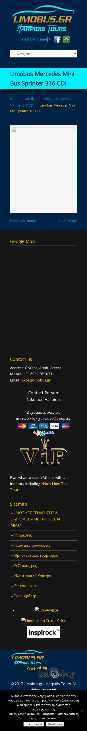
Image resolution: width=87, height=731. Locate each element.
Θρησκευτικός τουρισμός (36, 555)
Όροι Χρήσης (25, 595)
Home (14, 98)
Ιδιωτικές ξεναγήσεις (32, 545)
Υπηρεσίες (23, 535)
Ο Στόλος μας (25, 565)
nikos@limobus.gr (36, 380)
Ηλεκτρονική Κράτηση (33, 575)
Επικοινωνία (25, 585)
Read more (55, 724)
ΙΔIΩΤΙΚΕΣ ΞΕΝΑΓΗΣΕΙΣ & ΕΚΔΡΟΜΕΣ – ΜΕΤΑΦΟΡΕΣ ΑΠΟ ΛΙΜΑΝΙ (37, 518)
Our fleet (31, 98)
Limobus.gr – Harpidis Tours (43, 18)
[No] (81, 710)
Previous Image (23, 220)
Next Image (67, 220)
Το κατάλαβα (33, 724)
